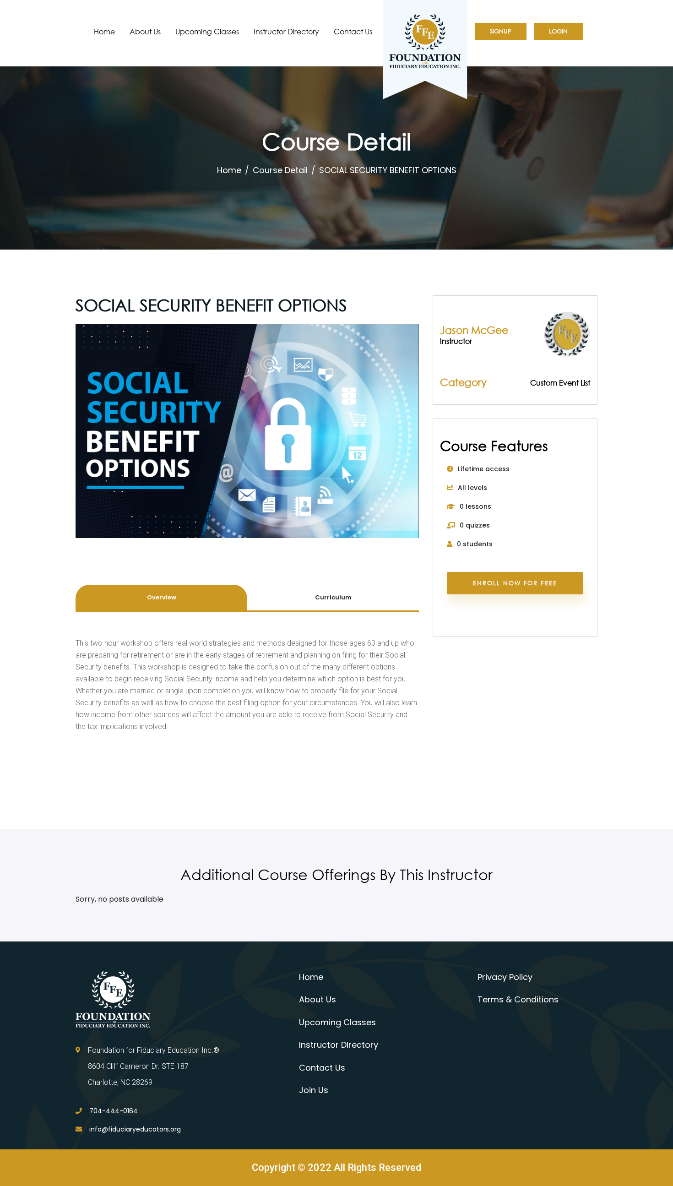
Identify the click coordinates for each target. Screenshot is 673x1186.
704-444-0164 (113, 1110)
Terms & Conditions (518, 999)
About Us (145, 31)
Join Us (313, 1090)
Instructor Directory (286, 31)
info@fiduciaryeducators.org (135, 1129)
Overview (161, 597)
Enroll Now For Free (515, 583)
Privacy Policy (505, 977)
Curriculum (333, 597)
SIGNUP (500, 31)
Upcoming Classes (207, 31)
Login (558, 31)
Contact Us (353, 31)
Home (104, 31)
